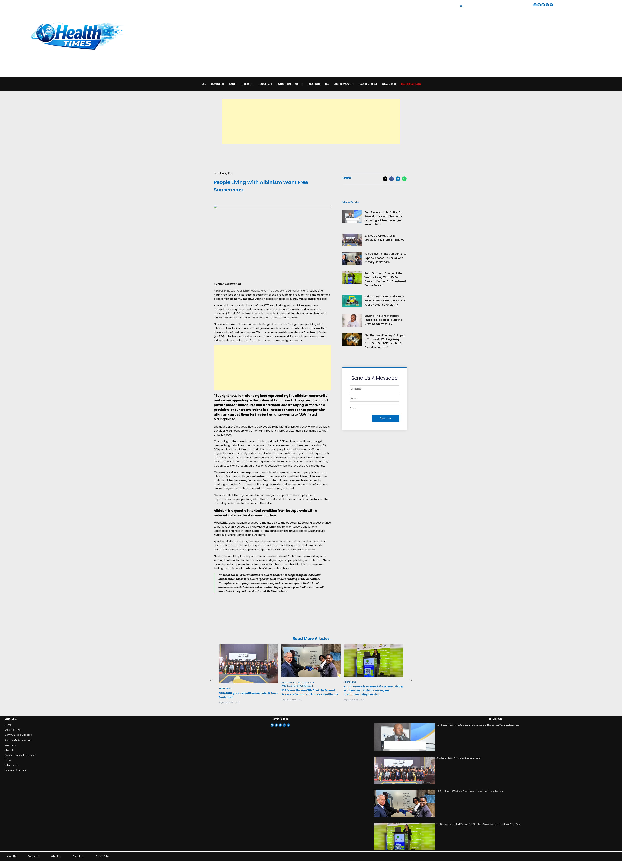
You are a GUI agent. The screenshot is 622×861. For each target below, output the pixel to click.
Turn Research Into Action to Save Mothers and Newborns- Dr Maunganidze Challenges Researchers (477, 725)
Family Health (225, 682)
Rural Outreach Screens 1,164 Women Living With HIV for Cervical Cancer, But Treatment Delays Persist (311, 690)
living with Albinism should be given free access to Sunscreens (258, 291)
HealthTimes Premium (411, 84)
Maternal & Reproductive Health (234, 686)
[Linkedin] (543, 4)
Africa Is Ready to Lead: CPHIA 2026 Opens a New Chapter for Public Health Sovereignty (384, 300)
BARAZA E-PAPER (389, 84)
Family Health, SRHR (242, 682)
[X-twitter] (272, 725)
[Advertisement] (311, 121)
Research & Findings (367, 84)
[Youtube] (288, 725)
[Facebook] (276, 725)
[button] (247, 84)
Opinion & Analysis (342, 84)
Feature (232, 84)
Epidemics (246, 84)
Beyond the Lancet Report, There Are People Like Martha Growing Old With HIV (383, 320)
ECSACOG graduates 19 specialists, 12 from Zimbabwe (458, 758)
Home (203, 84)
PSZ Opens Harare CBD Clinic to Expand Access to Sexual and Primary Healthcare (385, 258)
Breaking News (217, 84)
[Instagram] (547, 4)
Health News (287, 682)
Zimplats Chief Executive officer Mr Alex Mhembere (281, 541)
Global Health (265, 84)
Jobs (327, 84)
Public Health (313, 84)
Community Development (287, 84)
